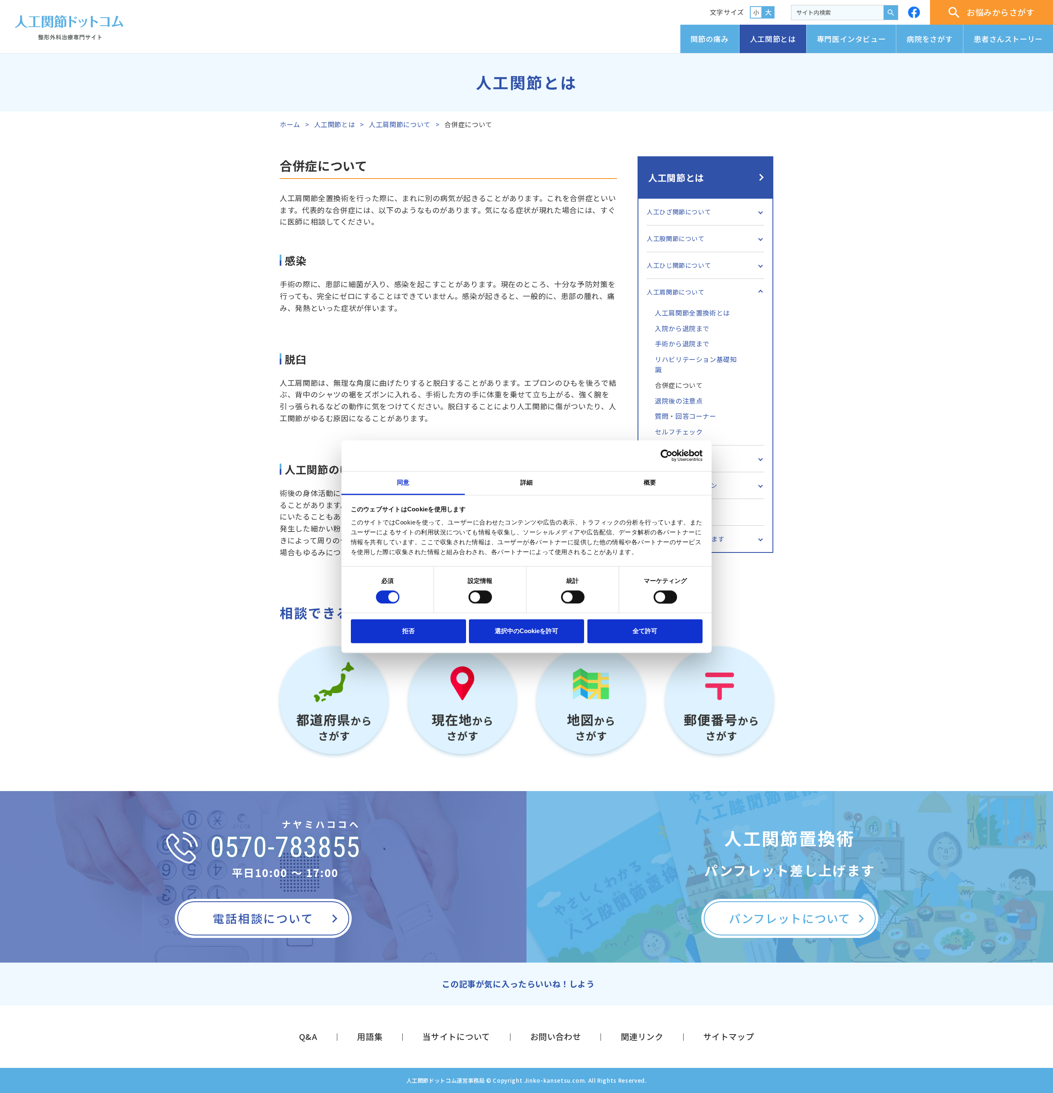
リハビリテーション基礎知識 (696, 364)
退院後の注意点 (679, 401)
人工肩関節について (400, 124)
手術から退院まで (682, 343)
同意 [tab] (403, 482)
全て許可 (645, 631)
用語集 (370, 1036)
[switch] (480, 596)
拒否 (408, 631)
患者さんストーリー (1008, 38)
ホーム (290, 124)
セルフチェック (679, 431)
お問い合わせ (555, 1036)
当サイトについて (456, 1036)
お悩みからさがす (1000, 12)
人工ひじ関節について (679, 265)
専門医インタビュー (851, 38)
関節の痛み (710, 38)
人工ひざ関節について (679, 211)
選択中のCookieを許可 (526, 631)
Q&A (308, 1036)
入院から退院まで (682, 328)
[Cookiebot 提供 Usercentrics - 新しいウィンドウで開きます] (667, 455)
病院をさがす (930, 38)
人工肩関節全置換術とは (692, 313)
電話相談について (263, 918)
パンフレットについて (790, 918)
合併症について (679, 385)
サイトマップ (728, 1036)
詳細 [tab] (526, 482)
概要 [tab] (650, 482)
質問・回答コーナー (686, 416)
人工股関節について (676, 238)
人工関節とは (773, 38)
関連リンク (642, 1036)
